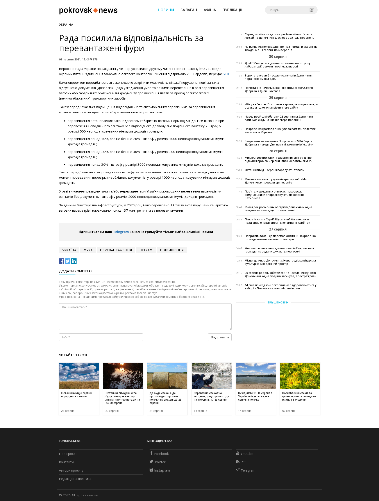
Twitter (160, 462)
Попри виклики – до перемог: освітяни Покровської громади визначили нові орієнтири (280, 237)
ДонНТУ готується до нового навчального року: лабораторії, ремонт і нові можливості (278, 65)
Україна (66, 24)
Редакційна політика (75, 478)
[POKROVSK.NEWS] (88, 9)
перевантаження (116, 250)
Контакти (66, 462)
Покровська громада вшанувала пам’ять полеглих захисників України (280, 130)
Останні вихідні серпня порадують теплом (274, 170)
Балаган (189, 9)
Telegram (121, 231)
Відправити (220, 337)
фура (88, 250)
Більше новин (278, 302)
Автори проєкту (71, 470)
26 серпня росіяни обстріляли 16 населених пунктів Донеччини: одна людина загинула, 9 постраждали (280, 274)
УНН (227, 74)
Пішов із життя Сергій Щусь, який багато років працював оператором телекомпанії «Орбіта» (277, 221)
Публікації (232, 9)
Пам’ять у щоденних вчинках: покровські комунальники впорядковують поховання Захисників (274, 195)
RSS (243, 462)
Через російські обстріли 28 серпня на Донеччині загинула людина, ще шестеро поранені (279, 118)
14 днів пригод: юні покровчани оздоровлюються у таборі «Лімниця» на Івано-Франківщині (280, 286)
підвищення (172, 250)
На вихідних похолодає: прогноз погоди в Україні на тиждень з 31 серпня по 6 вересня (281, 48)
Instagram (162, 470)
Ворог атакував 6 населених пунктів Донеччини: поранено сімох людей (279, 77)
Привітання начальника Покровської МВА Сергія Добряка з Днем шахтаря (279, 89)
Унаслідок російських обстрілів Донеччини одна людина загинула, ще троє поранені (278, 208)
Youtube (247, 453)
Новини (166, 9)
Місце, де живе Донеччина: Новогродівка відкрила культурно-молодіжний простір (280, 262)
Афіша (210, 9)
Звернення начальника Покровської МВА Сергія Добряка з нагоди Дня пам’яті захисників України (279, 143)
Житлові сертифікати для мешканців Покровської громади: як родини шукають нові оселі (279, 250)
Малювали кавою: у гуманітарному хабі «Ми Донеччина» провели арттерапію (276, 181)
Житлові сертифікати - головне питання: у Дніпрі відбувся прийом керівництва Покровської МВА (278, 159)
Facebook (161, 453)
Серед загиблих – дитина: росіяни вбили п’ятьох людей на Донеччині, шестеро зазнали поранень (279, 36)
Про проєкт (68, 453)
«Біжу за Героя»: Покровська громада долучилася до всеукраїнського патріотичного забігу (281, 106)
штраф (145, 250)
